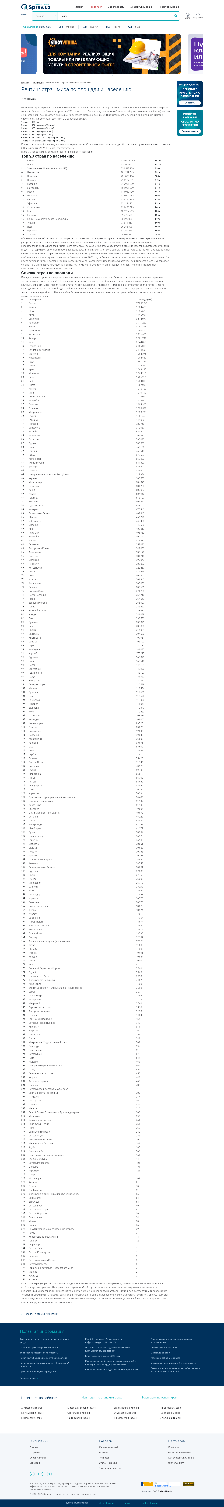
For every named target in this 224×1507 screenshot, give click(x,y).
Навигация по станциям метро (102, 1397)
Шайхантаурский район (126, 1407)
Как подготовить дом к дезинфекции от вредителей (111, 1369)
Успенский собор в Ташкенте (165, 1358)
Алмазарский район (32, 1407)
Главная (79, 6)
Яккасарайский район (125, 1417)
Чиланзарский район (78, 1417)
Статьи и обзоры (108, 1462)
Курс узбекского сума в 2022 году (102, 1356)
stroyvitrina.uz (106, 1503)
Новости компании (169, 6)
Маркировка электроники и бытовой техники (173, 1363)
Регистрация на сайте (179, 1452)
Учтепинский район (170, 1417)
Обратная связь (38, 1457)
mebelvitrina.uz (150, 1503)
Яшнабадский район (170, 1412)
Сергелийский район (78, 1412)
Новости (103, 1452)
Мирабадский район (161, 1352)
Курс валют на (30, 27)
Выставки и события (110, 1468)
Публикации (38, 83)
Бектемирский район (32, 1412)
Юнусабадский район (125, 1412)
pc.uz (128, 1503)
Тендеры (104, 1457)
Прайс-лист (95, 6)
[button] (23, 16)
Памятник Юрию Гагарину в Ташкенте (39, 1347)
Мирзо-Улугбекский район (81, 1407)
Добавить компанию (141, 6)
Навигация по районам (39, 1398)
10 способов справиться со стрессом (39, 1352)
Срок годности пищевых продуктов (38, 1371)
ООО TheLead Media (162, 1491)
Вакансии (35, 1462)
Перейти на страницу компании (40, 1314)
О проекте (35, 1452)
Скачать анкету (116, 6)
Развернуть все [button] (28, 1378)
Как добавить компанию (181, 1457)
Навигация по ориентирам (159, 1397)
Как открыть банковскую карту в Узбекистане (43, 1358)
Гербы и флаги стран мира (164, 1347)
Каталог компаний (108, 1447)
